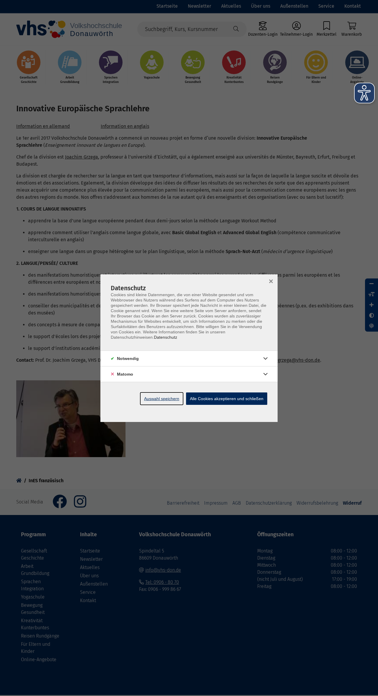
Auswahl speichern (161, 398)
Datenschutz (165, 337)
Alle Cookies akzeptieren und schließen (226, 398)
